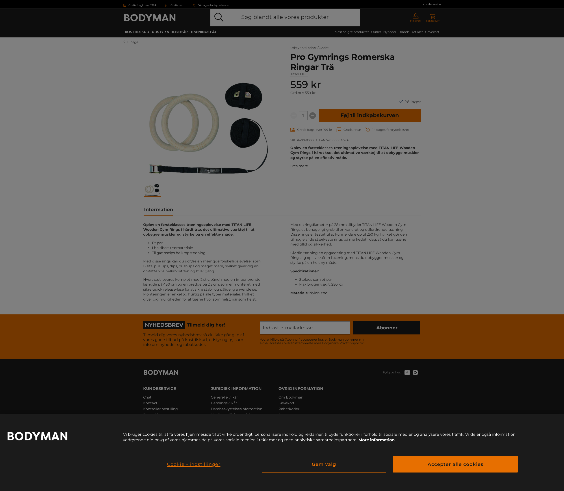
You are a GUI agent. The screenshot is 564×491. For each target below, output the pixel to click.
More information (376, 439)
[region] (282, 452)
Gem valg (324, 464)
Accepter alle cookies (455, 464)
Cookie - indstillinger (193, 464)
